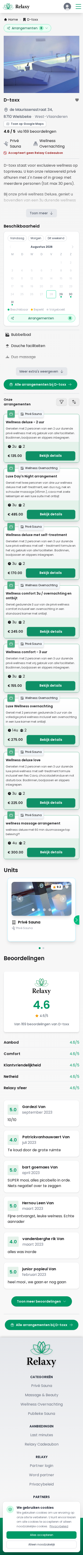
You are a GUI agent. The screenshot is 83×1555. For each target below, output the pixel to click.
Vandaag (17, 238)
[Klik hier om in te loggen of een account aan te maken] (67, 6)
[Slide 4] (49, 909)
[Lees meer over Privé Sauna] (41, 936)
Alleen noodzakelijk (41, 1544)
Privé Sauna (29, 922)
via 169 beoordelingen (36, 131)
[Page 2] (43, 948)
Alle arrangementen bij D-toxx (40, 384)
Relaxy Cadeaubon (42, 1444)
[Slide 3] (44, 909)
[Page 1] (40, 948)
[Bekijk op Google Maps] (6, 109)
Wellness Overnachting (42, 1404)
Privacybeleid (41, 1484)
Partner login (41, 1465)
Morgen (36, 238)
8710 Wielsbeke (17, 116)
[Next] (76, 920)
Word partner (41, 1475)
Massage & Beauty (41, 1395)
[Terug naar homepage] (41, 1354)
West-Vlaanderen (51, 116)
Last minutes (41, 1435)
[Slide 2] (38, 909)
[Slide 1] (33, 909)
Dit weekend (56, 238)
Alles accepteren (41, 1535)
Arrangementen (27, 28)
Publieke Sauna (41, 1413)
